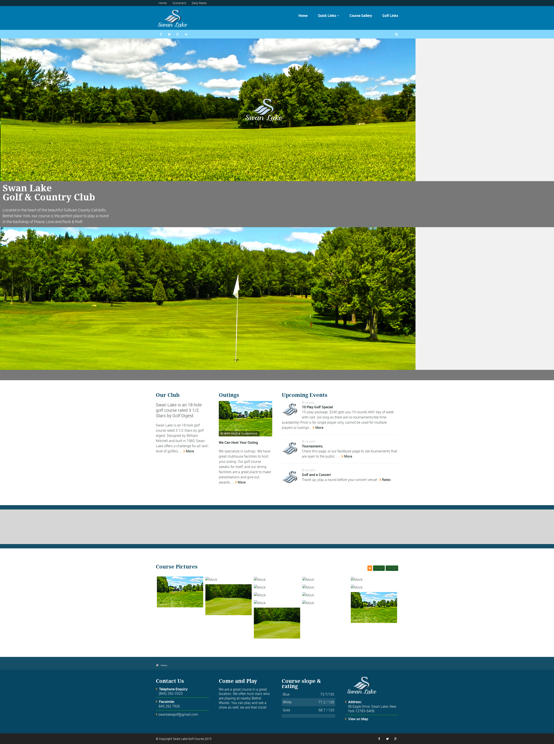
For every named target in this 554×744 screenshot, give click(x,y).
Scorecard (179, 3)
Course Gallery (360, 15)
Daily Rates (199, 3)
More (190, 451)
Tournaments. (313, 446)
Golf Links (390, 15)
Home (163, 3)
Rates (386, 479)
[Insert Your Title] (245, 418)
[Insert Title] (180, 591)
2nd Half (392, 568)
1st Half (378, 568)
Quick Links (328, 15)
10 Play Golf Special (317, 407)
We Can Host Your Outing (238, 442)
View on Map (358, 719)
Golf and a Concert (316, 474)
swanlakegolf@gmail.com (178, 714)
